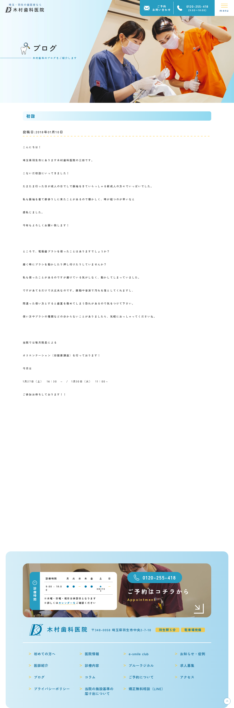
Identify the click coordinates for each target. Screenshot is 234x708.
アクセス (187, 677)
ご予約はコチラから (158, 594)
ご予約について (141, 677)
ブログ (39, 677)
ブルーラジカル (141, 665)
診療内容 (92, 665)
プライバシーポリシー (52, 688)
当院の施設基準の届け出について (99, 691)
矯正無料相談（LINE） (147, 688)
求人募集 (187, 665)
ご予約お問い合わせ (161, 7)
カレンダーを (67, 603)
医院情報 (92, 653)
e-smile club (139, 653)
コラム (90, 677)
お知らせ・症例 (192, 653)
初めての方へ (45, 653)
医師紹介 (41, 665)
